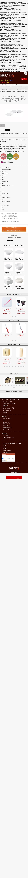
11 (18, 366)
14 (23, 366)
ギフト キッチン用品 (7, 401)
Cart (25, 79)
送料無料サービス (7, 423)
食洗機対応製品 (5, 193)
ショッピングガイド (7, 418)
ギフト (11, 162)
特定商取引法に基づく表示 (8, 437)
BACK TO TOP (14, 477)
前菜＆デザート (5, 173)
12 (20, 366)
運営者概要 (5, 405)
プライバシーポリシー (7, 438)
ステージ (4, 177)
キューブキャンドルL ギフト (7, 361)
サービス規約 (6, 435)
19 (13, 387)
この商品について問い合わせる (14, 237)
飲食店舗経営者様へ (7, 427)
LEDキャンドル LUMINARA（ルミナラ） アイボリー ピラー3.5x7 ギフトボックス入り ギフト (21, 361)
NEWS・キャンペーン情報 (8, 407)
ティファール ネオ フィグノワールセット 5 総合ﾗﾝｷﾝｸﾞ (21, 311)
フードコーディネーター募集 (9, 403)
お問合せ (5, 412)
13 (21, 366)
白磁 (3, 209)
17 (25, 385)
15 (22, 385)
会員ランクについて (7, 429)
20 (14, 387)
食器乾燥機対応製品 (6, 201)
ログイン (11, 78)
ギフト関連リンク (7, 452)
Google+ (5, 448)
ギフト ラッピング (7, 410)
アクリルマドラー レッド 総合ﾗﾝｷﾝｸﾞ (7, 311)
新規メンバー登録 (7, 450)
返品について (6, 422)
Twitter (4, 445)
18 (27, 385)
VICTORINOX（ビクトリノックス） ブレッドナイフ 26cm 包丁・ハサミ (21, 336)
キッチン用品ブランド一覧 (8, 408)
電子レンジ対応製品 (6, 197)
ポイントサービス (7, 425)
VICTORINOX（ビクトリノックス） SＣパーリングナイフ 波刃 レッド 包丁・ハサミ (7, 336)
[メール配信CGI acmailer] (8, 460)
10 (14, 385)
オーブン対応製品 (5, 205)
